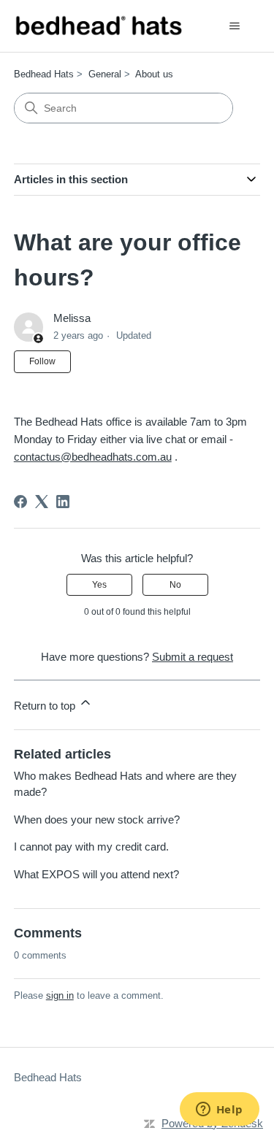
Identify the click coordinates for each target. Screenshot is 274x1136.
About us (154, 74)
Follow (42, 361)
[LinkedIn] (62, 501)
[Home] (98, 25)
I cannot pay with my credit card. (91, 846)
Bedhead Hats (44, 74)
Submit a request (192, 656)
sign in (60, 995)
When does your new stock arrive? (97, 819)
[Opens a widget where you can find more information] (219, 1110)
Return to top (46, 705)
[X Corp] (41, 501)
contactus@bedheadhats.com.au (93, 456)
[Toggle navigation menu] (234, 26)
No (175, 585)
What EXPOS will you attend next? (96, 874)
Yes (99, 585)
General (104, 74)
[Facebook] (20, 501)
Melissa (72, 318)
